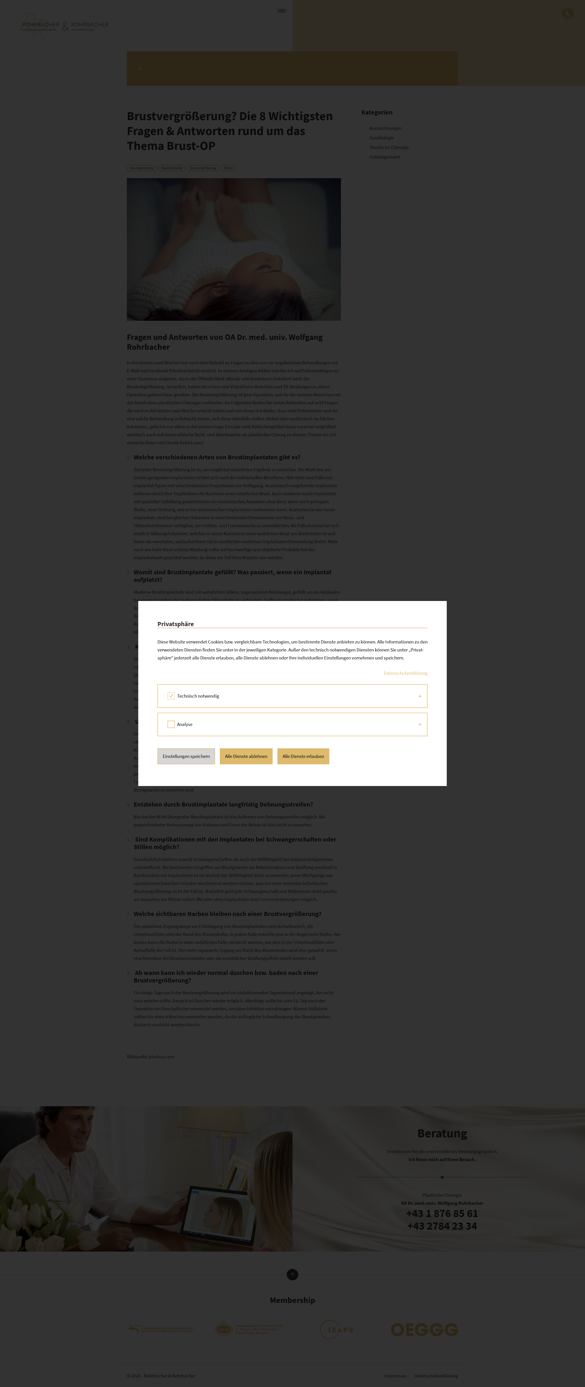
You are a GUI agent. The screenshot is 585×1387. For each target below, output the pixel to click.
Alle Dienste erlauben (303, 756)
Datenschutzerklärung (406, 673)
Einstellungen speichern (186, 756)
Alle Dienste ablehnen (246, 756)
